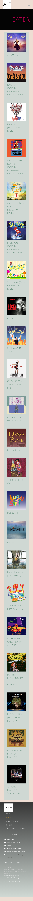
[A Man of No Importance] (16, 405)
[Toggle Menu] (29, 5)
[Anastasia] (16, 42)
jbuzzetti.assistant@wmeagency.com (14, 878)
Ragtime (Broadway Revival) (13, 127)
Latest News (10, 839)
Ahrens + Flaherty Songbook (13, 790)
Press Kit (9, 845)
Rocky (11, 318)
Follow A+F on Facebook (14, 848)
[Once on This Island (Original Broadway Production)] (16, 148)
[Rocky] (16, 306)
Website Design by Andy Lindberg (16, 851)
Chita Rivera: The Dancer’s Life (15, 384)
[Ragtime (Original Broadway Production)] (16, 72)
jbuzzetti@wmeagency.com (11, 876)
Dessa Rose (13, 450)
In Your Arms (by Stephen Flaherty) (15, 717)
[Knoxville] (16, 530)
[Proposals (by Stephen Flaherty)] (16, 738)
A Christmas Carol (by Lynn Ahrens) (16, 641)
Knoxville (13, 542)
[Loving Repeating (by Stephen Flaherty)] (16, 662)
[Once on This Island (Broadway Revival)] (16, 191)
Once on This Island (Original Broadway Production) (15, 167)
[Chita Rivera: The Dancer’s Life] (16, 368)
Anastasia (13, 55)
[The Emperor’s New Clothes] (16, 592)
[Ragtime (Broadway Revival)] (16, 112)
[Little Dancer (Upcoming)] (16, 559)
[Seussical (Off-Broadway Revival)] (16, 270)
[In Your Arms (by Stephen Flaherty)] (16, 701)
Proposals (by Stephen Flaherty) (15, 753)
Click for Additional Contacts (12, 881)
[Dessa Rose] (16, 438)
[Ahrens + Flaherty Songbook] (16, 774)
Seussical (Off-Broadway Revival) (16, 285)
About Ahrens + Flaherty (13, 842)
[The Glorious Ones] (16, 467)
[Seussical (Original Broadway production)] (16, 230)
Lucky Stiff (13, 513)
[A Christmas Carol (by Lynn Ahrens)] (16, 626)
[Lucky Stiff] (16, 500)
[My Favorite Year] (16, 335)
